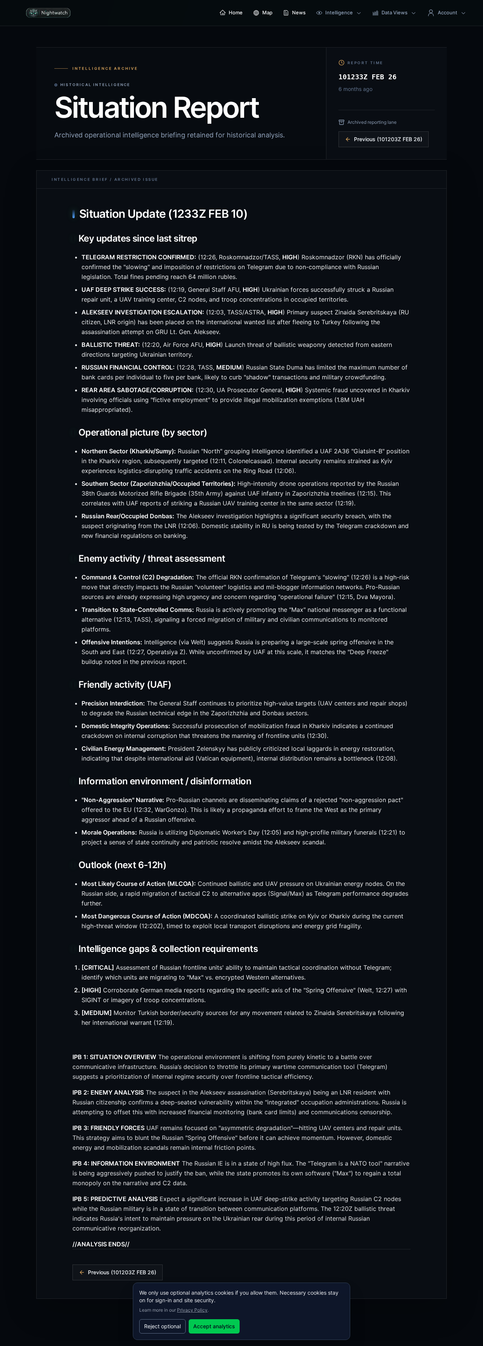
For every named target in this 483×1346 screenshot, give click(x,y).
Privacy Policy (192, 1310)
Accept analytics (214, 1326)
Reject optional (162, 1326)
